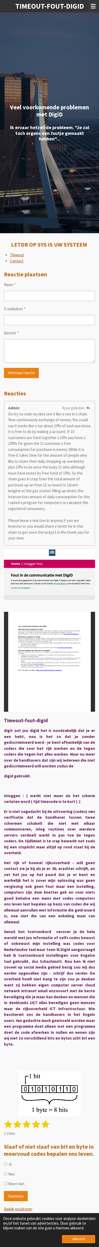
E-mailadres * (14, 308)
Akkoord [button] (78, 1239)
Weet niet (16, 1183)
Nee (11, 1174)
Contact (16, 260)
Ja (9, 1164)
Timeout (17, 254)
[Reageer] (88, 407)
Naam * (10, 284)
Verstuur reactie (21, 372)
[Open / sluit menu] (93, 6)
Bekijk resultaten (18, 1209)
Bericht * (11, 332)
